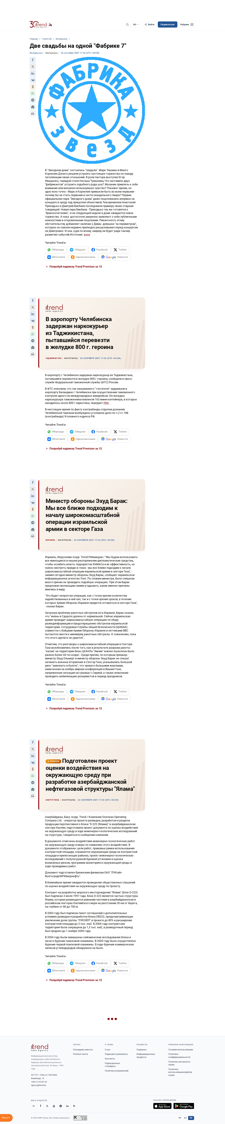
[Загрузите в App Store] (162, 1106)
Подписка (141, 1049)
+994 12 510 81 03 (39, 1082)
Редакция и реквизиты (116, 1054)
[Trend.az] (41, 24)
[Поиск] (127, 24)
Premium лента (80, 1054)
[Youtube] (54, 1106)
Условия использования (180, 1049)
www (87, 234)
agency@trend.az (38, 1085)
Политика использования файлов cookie (180, 1072)
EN (180, 1118)
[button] (33, 60)
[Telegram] (61, 1106)
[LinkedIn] (67, 1106)
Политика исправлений (116, 1071)
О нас (107, 1049)
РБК (106, 403)
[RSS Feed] (74, 1106)
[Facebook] (40, 1106)
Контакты (110, 1058)
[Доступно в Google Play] (183, 1106)
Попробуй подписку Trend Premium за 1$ (75, 266)
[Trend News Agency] (39, 1047)
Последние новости (83, 1049)
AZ (185, 1118)
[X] (47, 1106)
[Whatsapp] (34, 1106)
